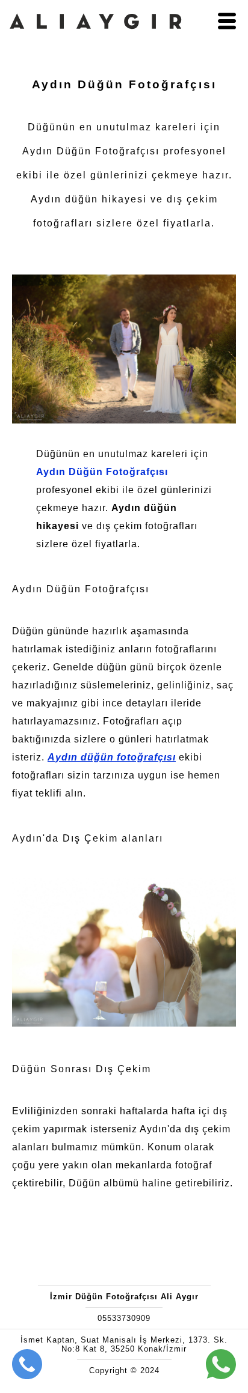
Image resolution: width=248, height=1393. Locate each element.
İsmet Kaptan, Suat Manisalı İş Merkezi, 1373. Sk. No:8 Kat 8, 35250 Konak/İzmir (124, 1344)
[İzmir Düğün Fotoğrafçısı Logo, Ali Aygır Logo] (95, 40)
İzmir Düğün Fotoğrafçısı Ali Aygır (124, 1296)
